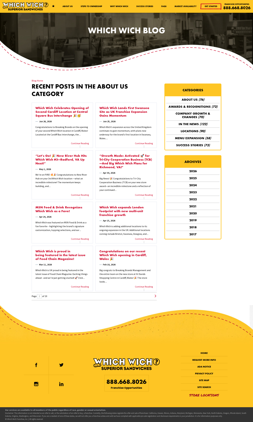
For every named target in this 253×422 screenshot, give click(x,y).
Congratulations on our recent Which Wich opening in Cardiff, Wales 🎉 (123, 255)
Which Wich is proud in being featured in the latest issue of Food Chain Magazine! (60, 255)
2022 (193, 199)
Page (34, 296)
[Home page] (53, 6)
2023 (193, 192)
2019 (193, 220)
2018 (193, 227)
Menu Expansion (193, 138)
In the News (193, 124)
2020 (193, 213)
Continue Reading (80, 143)
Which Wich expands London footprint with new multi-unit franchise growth (121, 211)
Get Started (211, 6)
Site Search (204, 387)
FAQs (163, 6)
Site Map (204, 380)
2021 (193, 206)
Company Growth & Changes (193, 115)
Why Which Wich (119, 6)
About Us (68, 6)
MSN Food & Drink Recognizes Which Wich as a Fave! (58, 209)
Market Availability (185, 6)
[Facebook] (36, 365)
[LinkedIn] (61, 384)
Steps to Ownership (91, 6)
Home (204, 353)
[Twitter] (61, 365)
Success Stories (144, 6)
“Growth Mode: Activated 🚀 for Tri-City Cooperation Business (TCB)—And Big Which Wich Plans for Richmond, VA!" (125, 161)
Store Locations (204, 395)
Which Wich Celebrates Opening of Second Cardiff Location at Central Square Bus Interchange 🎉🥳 (62, 112)
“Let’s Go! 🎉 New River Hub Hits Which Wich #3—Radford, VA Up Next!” (61, 159)
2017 (192, 234)
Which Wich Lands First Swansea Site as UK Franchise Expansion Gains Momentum (124, 112)
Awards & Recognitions (193, 107)
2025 (193, 178)
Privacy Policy (204, 373)
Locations (193, 131)
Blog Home (37, 80)
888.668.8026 (237, 7)
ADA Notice (204, 366)
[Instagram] (36, 384)
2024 (193, 185)
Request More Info (204, 360)
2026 (193, 171)
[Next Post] (155, 296)
